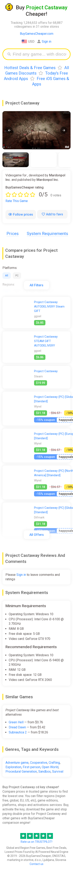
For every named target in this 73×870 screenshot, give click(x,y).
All (6, 275)
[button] (9, 130)
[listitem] (15, 159)
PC (16, 275)
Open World (50, 767)
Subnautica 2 (18, 732)
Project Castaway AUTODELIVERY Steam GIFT (49, 306)
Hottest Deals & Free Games (30, 67)
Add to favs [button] (54, 214)
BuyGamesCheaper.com (36, 34)
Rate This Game (16, 201)
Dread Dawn (17, 727)
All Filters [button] (36, 285)
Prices (12, 233)
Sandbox (44, 771)
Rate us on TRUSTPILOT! (36, 841)
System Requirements (47, 233)
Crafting (54, 763)
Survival (57, 771)
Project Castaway (46, 371)
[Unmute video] (36, 130)
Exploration (13, 767)
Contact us (36, 864)
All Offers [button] (36, 535)
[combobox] (39, 54)
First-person (31, 767)
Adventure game (17, 763)
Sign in (46, 41)
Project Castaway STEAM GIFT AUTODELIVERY (46, 341)
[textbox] (39, 54)
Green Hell (16, 722)
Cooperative (38, 763)
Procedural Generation (21, 771)
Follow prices (23, 214)
